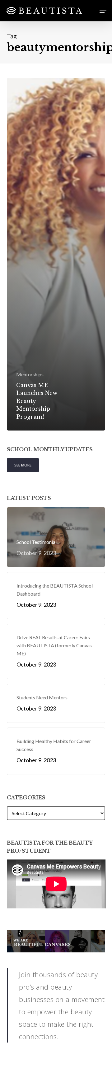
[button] (103, 11)
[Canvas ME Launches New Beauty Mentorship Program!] (56, 254)
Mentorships (30, 374)
